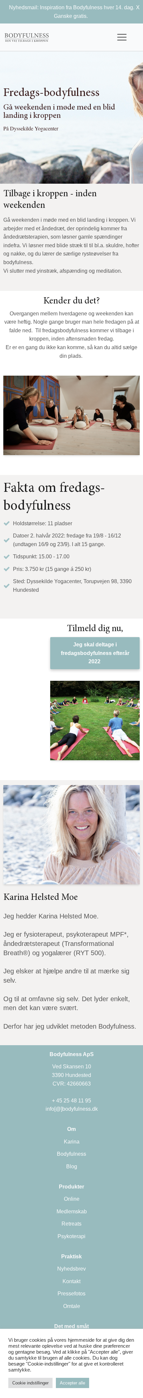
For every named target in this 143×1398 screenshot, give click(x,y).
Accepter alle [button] (72, 1382)
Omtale (71, 1306)
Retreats (71, 1224)
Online (71, 1199)
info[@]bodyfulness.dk (72, 1109)
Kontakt (71, 1281)
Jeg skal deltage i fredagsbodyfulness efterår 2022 (95, 653)
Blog (71, 1166)
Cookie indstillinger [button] (30, 1382)
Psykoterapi (71, 1236)
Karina (71, 1141)
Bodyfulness (71, 1154)
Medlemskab (72, 1211)
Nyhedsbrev (71, 1269)
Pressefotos (71, 1293)
